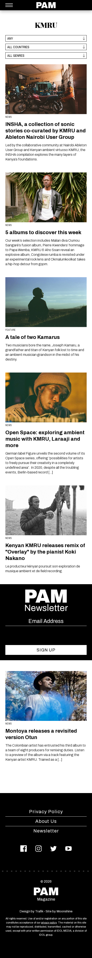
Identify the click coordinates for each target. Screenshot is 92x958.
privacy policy (49, 922)
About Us (46, 821)
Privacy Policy (46, 811)
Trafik (39, 911)
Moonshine (64, 911)
